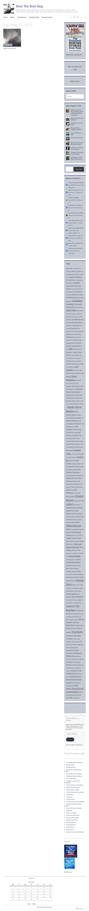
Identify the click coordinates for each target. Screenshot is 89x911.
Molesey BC (70, 478)
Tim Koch (76, 631)
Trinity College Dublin (76, 641)
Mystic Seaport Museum (72, 481)
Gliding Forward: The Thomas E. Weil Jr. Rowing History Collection (77, 112)
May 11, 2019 (7, 45)
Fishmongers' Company (72, 352)
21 (19, 896)
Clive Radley (73, 313)
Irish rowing (69, 426)
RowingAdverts (71, 822)
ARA (81, 274)
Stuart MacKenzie (77, 602)
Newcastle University (75, 484)
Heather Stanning (76, 400)
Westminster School (70, 667)
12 (50, 890)
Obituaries (69, 493)
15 (25, 893)
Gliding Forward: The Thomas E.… (75, 200)
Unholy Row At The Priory (77, 123)
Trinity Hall (80, 644)
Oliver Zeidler (70, 496)
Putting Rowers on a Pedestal (77, 119)
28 (19, 899)
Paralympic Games (70, 516)
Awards (70, 280)
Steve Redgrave (77, 596)
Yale (70, 698)
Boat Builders (74, 286)
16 (31, 893)
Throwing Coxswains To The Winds (77, 153)
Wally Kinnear (69, 662)
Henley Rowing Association (74, 785)
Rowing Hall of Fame (71, 565)
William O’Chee (76, 671)
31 (37, 899)
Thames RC (70, 606)
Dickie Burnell (73, 328)
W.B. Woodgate (80, 659)
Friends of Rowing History (74, 776)
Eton (74, 340)
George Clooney (77, 361)
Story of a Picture (77, 600)
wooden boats (70, 683)
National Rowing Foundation (75, 792)
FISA (71, 348)
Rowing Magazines (78, 574)
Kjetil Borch (77, 447)
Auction (67, 277)
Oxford (69, 504)
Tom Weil (77, 635)
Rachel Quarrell (76, 538)
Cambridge (77, 300)
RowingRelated (71, 825)
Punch (73, 535)
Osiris (82, 500)
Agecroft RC (75, 268)
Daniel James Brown (76, 322)
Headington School (71, 395)
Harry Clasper (76, 386)
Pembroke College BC (77, 519)
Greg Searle (76, 370)
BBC (75, 280)
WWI (80, 695)
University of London (72, 650)
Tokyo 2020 (69, 636)
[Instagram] (74, 17)
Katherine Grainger (75, 444)
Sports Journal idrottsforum (75, 832)
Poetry (68, 529)
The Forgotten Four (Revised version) (77, 143)
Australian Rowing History (74, 762)
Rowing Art (76, 553)
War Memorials (76, 662)
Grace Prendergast (70, 367)
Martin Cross (79, 466)
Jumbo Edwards (75, 441)
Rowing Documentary (71, 559)
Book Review (78, 291)
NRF (75, 490)
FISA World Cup (77, 349)
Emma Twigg (76, 337)
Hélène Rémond (71, 421)
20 (13, 896)
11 (44, 890)
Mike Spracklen (73, 475)
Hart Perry (73, 389)
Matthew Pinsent (72, 472)
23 (31, 896)
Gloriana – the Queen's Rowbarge (72, 781)
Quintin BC (77, 535)
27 (13, 899)
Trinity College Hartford (71, 644)
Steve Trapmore (69, 600)
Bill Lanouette (69, 283)
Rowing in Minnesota (72, 815)
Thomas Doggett (73, 619)
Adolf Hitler (69, 268)
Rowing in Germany (76, 571)
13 (13, 893)
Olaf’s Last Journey (77, 138)
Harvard (79, 389)
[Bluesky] (71, 17)
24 (37, 896)
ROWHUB (69, 810)
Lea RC (72, 454)
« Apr (29, 904)
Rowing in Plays (69, 574)
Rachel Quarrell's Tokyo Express (72, 804)
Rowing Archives (71, 813)
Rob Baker (74, 550)
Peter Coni (68, 522)
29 (25, 899)
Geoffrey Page (70, 361)
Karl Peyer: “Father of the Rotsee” (77, 148)
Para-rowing (78, 513)
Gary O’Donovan (69, 358)
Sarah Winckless (75, 588)
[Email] (81, 17)
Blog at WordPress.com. (44, 907)
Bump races (81, 297)
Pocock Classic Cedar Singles (75, 801)
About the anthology (74, 54)
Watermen (69, 665)
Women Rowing (75, 679)
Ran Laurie (76, 541)
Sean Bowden (70, 591)
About (12, 17)
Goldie (81, 364)
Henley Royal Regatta (73, 787)
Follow (70, 739)
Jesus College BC (74, 435)
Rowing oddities (79, 577)
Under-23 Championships (72, 647)
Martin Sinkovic (69, 469)
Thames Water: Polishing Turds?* (76, 128)
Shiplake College (78, 591)
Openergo (69, 797)
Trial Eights (69, 638)
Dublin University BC (79, 331)
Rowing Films (75, 562)
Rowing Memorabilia (72, 817)
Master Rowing (77, 469)
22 (25, 896)
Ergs (81, 337)
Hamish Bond (78, 380)
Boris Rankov (68, 294)
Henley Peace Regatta (74, 403)
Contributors (22, 17)
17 (37, 893)
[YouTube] (78, 17)
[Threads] (85, 17)
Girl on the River (71, 778)
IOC (83, 423)
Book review (75, 81)
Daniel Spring (69, 325)
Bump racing (69, 301)
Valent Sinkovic (77, 656)
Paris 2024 (78, 516)
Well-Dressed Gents (77, 665)
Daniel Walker (75, 325)
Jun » (34, 904)
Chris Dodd (71, 310)
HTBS (72, 418)
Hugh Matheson (78, 418)
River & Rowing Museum (74, 808)
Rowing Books (34, 17)
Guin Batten (72, 373)
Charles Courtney (79, 307)
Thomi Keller (73, 628)
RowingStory (70, 827)
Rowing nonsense (70, 577)
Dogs (73, 331)
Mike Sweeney (79, 475)
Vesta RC (73, 659)
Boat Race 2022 (75, 289)
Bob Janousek (71, 291)
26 (50, 896)
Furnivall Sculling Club (76, 355)
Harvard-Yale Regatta (73, 392)
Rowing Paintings (71, 580)
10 (37, 890)
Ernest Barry (69, 340)
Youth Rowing (76, 698)
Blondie (68, 286)
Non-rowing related (77, 487)
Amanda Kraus (80, 271)
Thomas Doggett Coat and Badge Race (75, 622)
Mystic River (78, 478)
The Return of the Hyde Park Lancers (76, 158)
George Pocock (70, 364)
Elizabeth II (69, 337)
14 (19, 893)
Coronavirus (76, 319)
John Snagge (73, 438)
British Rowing (73, 297)
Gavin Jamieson (77, 358)
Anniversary (77, 274)
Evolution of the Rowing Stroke (72, 770)
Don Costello (72, 213)
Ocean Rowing (77, 492)
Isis (74, 426)
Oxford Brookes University (74, 508)
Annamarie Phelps (70, 274)
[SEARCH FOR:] (75, 96)
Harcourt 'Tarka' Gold (70, 383)
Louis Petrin (72, 460)
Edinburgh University (70, 334)
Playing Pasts (70, 799)
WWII (67, 698)
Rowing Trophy (76, 584)
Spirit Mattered (9, 48)
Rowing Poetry (47, 17)
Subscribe (79, 169)
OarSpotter (69, 794)
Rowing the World (71, 820)
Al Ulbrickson (73, 271)
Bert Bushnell (79, 280)
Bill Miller (77, 283)
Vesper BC (68, 659)
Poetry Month (74, 529)
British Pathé (70, 765)
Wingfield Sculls (72, 673)
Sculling (81, 588)
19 (50, 893)
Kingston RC (71, 447)
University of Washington (74, 653)
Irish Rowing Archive (72, 790)
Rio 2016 (72, 544)
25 (44, 896)
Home (5, 17)
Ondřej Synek (77, 500)
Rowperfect (70, 829)
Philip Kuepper (73, 525)
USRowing (70, 656)
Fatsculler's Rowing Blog (74, 774)
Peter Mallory (75, 522)
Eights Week (78, 334)
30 (31, 899)
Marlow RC (72, 466)
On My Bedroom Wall (76, 133)
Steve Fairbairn (71, 594)
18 (44, 893)
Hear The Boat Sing (29, 6)
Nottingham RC (70, 490)
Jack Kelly (75, 429)
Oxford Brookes (76, 504)
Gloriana (77, 364)
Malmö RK (73, 463)
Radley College (70, 541)
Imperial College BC (75, 423)
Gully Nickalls (78, 373)
